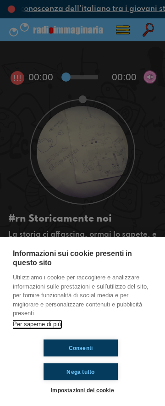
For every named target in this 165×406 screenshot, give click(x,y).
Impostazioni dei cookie (82, 390)
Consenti (81, 348)
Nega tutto (80, 372)
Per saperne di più (37, 324)
